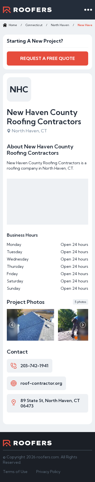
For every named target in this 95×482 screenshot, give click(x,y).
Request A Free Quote (47, 58)
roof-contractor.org (41, 383)
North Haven (60, 25)
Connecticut (34, 25)
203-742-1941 (34, 365)
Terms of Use (15, 471)
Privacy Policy (48, 471)
